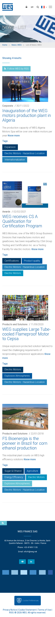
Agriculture (32, 470)
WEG (6, 7)
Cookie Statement (27, 610)
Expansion (10, 147)
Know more (14, 135)
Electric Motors (13, 273)
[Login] (26, 7)
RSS (11, 612)
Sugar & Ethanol (13, 470)
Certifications (12, 260)
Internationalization (15, 159)
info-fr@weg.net (30, 552)
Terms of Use (44, 610)
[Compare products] (32, 7)
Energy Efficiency (14, 477)
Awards (6, 211)
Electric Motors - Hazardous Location (25, 153)
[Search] (37, 7)
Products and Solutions (15, 324)
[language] (44, 7)
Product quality (32, 260)
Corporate (7, 105)
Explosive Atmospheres (17, 375)
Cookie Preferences (30, 600)
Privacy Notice (10, 610)
